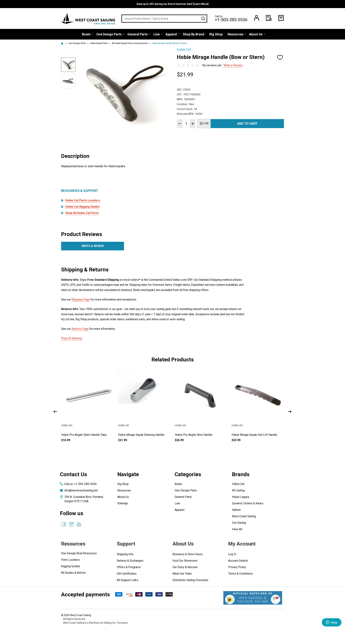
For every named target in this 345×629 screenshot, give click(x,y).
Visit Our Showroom (184, 560)
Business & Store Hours (187, 554)
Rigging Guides (70, 566)
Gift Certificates (127, 573)
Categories (188, 474)
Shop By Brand (193, 34)
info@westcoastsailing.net (81, 490)
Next (289, 411)
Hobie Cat (238, 484)
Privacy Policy (237, 567)
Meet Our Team (182, 573)
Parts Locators (70, 559)
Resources (235, 34)
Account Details (238, 560)
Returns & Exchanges (130, 560)
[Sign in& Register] (256, 18)
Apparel (171, 34)
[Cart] (281, 18)
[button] (252, 598)
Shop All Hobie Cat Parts (82, 213)
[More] (92, 34)
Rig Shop (216, 34)
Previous (55, 411)
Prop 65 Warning (71, 338)
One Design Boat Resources (79, 553)
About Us (256, 34)
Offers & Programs (129, 567)
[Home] (62, 43)
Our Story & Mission (185, 567)
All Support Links (127, 580)
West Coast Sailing (244, 516)
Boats (86, 34)
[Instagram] (71, 524)
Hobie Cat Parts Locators (82, 200)
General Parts (137, 34)
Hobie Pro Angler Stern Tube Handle (84, 434)
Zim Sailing (239, 522)
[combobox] (164, 19)
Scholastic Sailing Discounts (190, 580)
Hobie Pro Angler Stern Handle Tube (140, 434)
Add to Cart (247, 123)
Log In (232, 554)
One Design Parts (109, 34)
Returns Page (80, 328)
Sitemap (122, 503)
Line (156, 34)
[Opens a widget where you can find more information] (331, 622)
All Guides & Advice (73, 572)
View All (237, 529)
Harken (236, 510)
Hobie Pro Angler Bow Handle (250, 434)
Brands (240, 474)
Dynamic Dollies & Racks (247, 503)
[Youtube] (79, 524)
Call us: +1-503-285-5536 (80, 484)
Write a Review (233, 65)
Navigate (128, 474)
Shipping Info (125, 554)
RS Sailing (238, 490)
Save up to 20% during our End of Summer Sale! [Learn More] (172, 4)
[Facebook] (64, 524)
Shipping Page (81, 299)
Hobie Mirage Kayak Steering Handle (198, 434)
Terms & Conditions (240, 573)
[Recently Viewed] (269, 18)
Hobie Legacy (240, 497)
